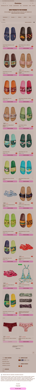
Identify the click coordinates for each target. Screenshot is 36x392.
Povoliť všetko (18, 388)
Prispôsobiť (18, 385)
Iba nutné (18, 383)
